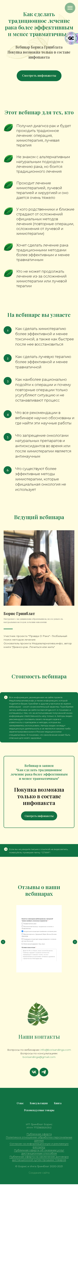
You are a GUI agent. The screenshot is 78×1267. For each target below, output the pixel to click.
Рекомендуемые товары (39, 1110)
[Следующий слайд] (75, 942)
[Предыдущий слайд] (3, 942)
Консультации (39, 1103)
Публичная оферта (39, 1134)
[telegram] (44, 1072)
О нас (20, 1103)
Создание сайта (39, 1172)
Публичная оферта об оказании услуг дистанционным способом (39, 1152)
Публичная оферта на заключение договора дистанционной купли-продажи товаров (39, 1158)
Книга (57, 1103)
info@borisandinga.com (55, 1049)
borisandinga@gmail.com (39, 1057)
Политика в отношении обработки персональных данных (39, 1139)
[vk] (34, 1072)
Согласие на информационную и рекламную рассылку (39, 1145)
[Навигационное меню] (70, 8)
